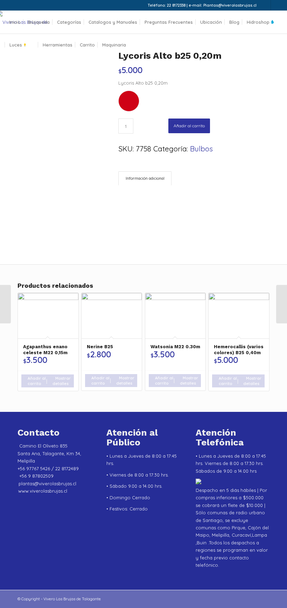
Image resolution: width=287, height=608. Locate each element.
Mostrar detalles (61, 381)
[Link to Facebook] (276, 5)
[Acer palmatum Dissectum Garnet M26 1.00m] (5, 304)
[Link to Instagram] (265, 5)
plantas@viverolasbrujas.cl (47, 483)
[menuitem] (15, 22)
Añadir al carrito (189, 125)
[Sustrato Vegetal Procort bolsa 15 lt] (281, 304)
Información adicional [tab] (145, 178)
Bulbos (201, 148)
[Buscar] (135, 45)
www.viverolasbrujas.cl (42, 491)
